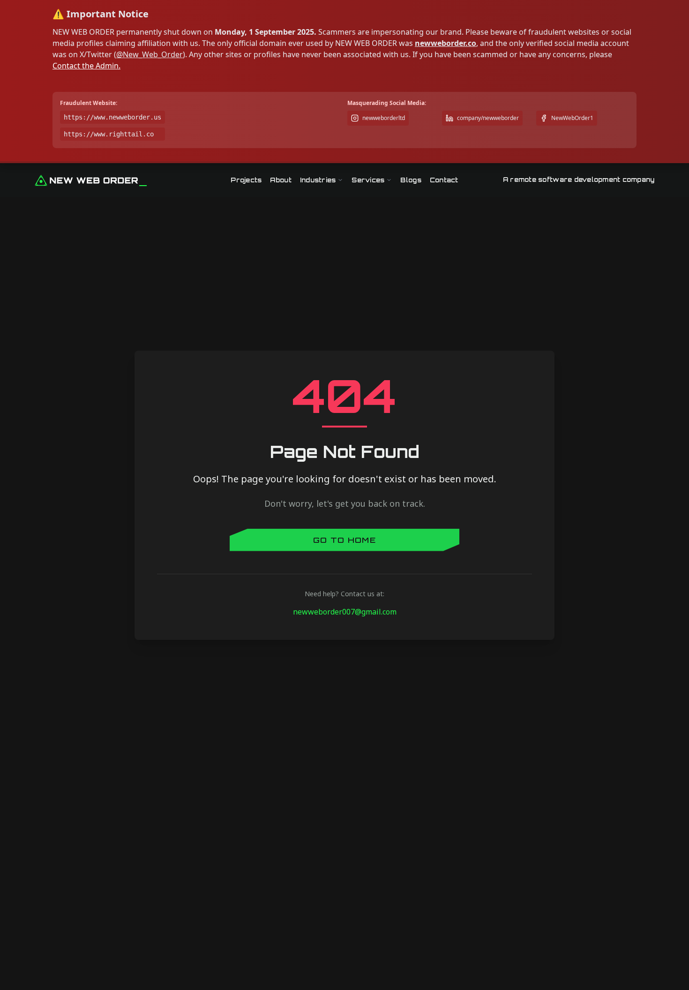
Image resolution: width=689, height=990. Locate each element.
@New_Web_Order (149, 54)
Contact (444, 180)
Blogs (410, 180)
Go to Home (344, 540)
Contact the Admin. (86, 65)
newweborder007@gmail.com (345, 612)
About (280, 180)
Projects (246, 180)
